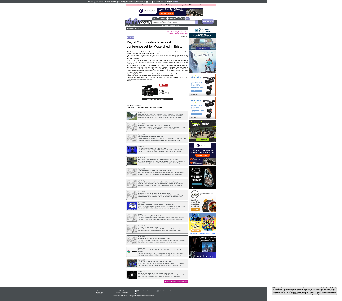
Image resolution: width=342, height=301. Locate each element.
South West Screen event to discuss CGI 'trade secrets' (154, 125)
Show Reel (121, 1)
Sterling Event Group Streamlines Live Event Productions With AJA (158, 159)
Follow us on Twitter (142, 293)
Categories (99, 293)
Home (92, 1)
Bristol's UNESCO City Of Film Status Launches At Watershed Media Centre (160, 114)
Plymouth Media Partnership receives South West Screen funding (158, 182)
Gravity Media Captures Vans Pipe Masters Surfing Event (155, 262)
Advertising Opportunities (122, 292)
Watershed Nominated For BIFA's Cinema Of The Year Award (156, 204)
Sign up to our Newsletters (166, 290)
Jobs (149, 1)
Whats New (122, 290)
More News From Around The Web (177, 281)
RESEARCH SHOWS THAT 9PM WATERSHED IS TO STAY (154, 238)
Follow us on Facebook (142, 290)
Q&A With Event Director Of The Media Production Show (155, 273)
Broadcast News (100, 1)
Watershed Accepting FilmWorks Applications (151, 216)
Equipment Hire (141, 1)
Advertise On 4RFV (111, 1)
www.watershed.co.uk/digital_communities (139, 79)
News (187, 18)
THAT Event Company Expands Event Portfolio (152, 148)
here (192, 5)
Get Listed (156, 1)
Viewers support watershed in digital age (150, 136)
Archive (183, 18)
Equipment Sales (130, 1)
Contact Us (163, 1)
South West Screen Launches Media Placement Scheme (154, 171)
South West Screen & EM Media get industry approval (154, 193)
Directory (154, 18)
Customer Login (99, 292)
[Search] (196, 22)
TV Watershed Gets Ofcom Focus (148, 227)
